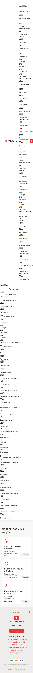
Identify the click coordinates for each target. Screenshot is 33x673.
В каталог (16, 612)
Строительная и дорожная (24, 139)
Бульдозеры (23, 105)
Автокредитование (16, 653)
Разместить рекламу (16, 650)
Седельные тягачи (23, 35)
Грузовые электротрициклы (25, 77)
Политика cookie (16, 645)
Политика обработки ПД (16, 642)
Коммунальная (24, 111)
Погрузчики (23, 126)
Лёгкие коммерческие (24, 27)
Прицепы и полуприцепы (24, 118)
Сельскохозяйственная (8, 390)
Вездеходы (23, 66)
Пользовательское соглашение (16, 639)
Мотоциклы (23, 57)
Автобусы (22, 92)
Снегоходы (23, 71)
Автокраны (23, 98)
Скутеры (22, 62)
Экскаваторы (24, 146)
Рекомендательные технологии (16, 647)
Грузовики (23, 42)
